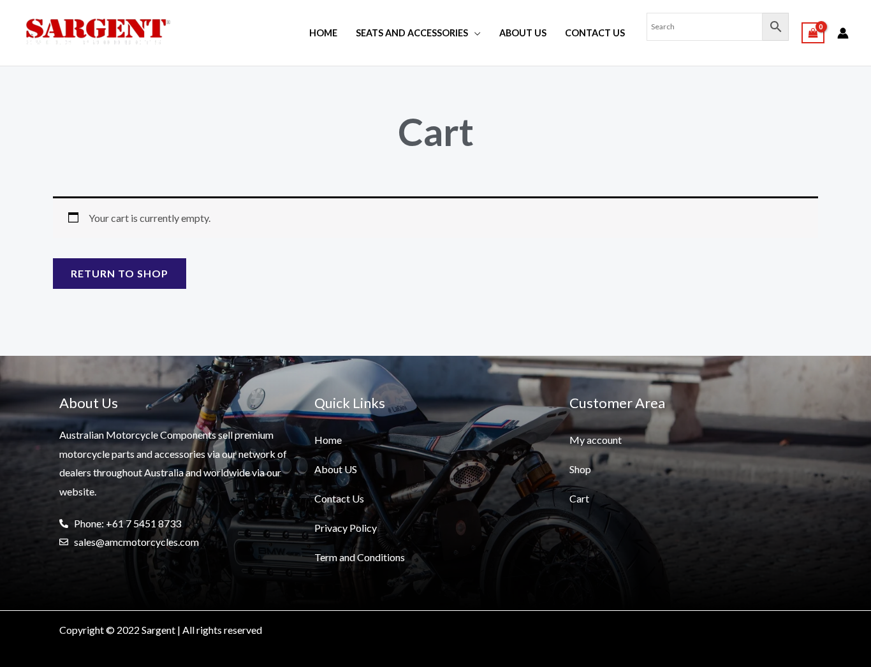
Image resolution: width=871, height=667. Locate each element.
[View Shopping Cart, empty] (812, 32)
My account (595, 440)
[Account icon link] (843, 33)
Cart (579, 498)
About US (522, 32)
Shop (580, 469)
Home (323, 32)
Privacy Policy (345, 528)
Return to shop (119, 273)
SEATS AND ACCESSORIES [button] (412, 32)
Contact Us (595, 32)
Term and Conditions (359, 557)
